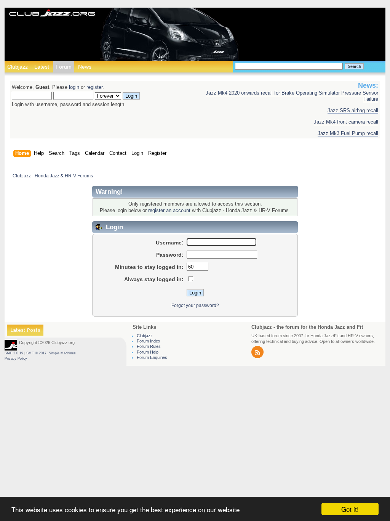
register (94, 87)
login (74, 87)
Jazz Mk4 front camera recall (346, 122)
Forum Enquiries (152, 357)
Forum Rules (149, 346)
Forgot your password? (195, 305)
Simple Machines (62, 353)
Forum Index (148, 341)
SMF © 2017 (36, 353)
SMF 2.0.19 (14, 353)
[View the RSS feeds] (257, 356)
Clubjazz (17, 67)
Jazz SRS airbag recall (353, 110)
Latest (41, 67)
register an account (169, 210)
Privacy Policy (16, 358)
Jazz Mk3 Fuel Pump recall (348, 133)
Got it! (350, 509)
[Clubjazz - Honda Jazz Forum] (52, 13)
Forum (64, 67)
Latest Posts (25, 331)
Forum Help (147, 352)
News (84, 67)
